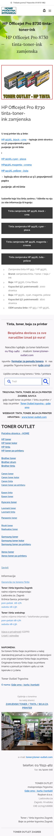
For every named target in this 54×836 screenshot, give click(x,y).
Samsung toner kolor (12, 540)
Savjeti (5, 567)
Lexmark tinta (8, 512)
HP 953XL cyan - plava (13, 159)
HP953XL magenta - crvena (16, 164)
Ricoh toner (7, 525)
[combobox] (23, 381)
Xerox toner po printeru (14, 555)
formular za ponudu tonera (27, 361)
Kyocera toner (9, 502)
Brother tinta (8, 465)
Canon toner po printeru (13, 485)
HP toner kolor (9, 443)
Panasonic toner (9, 518)
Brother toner (8, 458)
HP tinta (5, 446)
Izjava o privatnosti (11, 631)
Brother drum (8, 462)
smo (46, 365)
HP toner (6, 439)
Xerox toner (7, 552)
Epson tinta (6, 492)
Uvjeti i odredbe (10, 635)
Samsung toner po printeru (16, 544)
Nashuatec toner (9, 529)
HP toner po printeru (12, 450)
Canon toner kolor (10, 477)
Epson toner (7, 496)
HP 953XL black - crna (13, 139)
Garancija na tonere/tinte (15, 582)
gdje (41, 365)
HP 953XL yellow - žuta (14, 170)
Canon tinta (7, 481)
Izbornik (50, 10)
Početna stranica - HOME (15, 433)
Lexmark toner (8, 508)
